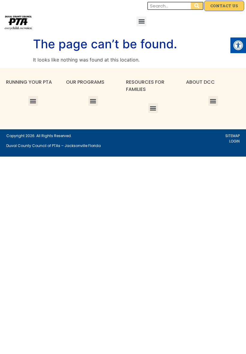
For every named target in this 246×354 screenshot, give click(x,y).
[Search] (197, 5)
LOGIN (234, 141)
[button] (238, 45)
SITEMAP (232, 135)
